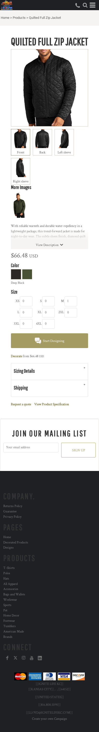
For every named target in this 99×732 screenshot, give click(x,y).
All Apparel (10, 584)
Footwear (9, 621)
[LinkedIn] (39, 658)
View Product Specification (51, 404)
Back (42, 152)
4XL (39, 324)
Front (20, 152)
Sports (7, 605)
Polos (6, 573)
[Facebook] (7, 658)
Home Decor (11, 615)
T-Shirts (9, 568)
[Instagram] (23, 658)
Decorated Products (15, 542)
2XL (61, 312)
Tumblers (9, 626)
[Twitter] (15, 658)
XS (17, 301)
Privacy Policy (12, 517)
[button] (85, 5)
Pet (5, 610)
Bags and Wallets (14, 594)
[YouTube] (31, 658)
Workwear (10, 600)
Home (5, 18)
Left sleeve (64, 152)
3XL (16, 324)
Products (19, 18)
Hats (6, 579)
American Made (13, 631)
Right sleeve (20, 181)
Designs (8, 548)
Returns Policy (12, 506)
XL (40, 312)
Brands (7, 637)
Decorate (16, 356)
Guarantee (9, 511)
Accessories (10, 589)
